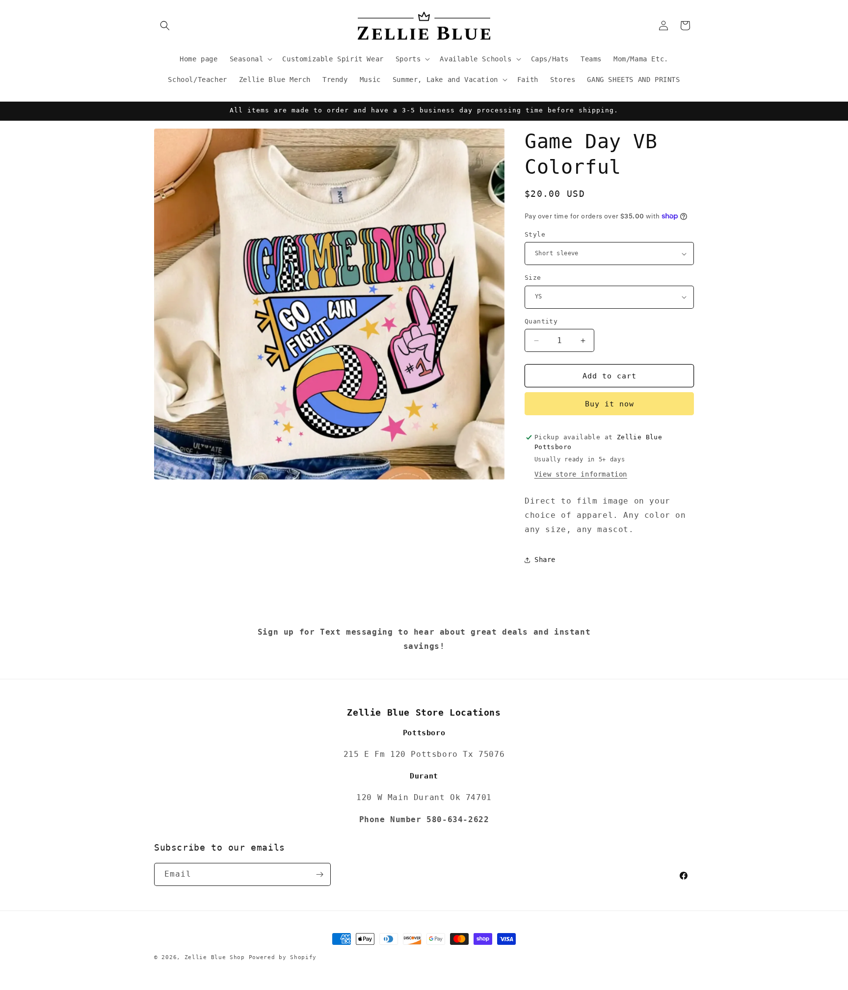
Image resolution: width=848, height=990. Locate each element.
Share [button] (545, 559)
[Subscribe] (319, 874)
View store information (580, 474)
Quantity (541, 321)
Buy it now (609, 404)
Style (535, 234)
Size (533, 277)
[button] (165, 25)
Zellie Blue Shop (215, 957)
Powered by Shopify (283, 957)
